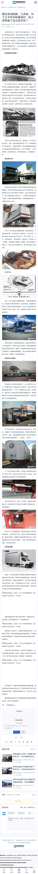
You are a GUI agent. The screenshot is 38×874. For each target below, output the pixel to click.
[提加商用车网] (19, 2)
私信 (23, 732)
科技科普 (20, 7)
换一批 (33, 749)
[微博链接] (35, 226)
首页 (10, 7)
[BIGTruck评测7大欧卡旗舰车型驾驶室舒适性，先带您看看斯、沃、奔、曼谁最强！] (7, 783)
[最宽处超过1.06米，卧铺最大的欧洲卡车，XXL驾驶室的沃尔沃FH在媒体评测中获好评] (7, 758)
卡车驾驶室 (28, 306)
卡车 (15, 7)
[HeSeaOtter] (19, 714)
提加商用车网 (32, 840)
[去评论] (35, 233)
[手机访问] (35, 229)
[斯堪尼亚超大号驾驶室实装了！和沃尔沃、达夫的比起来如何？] (7, 770)
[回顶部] (35, 237)
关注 (16, 732)
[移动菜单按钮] (2, 2)
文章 (12, 7)
